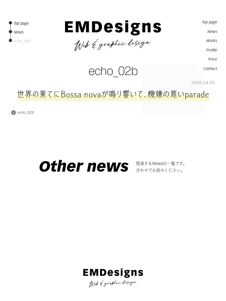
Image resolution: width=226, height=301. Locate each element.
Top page (209, 22)
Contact (210, 69)
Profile (211, 50)
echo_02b (25, 112)
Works (211, 41)
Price (212, 59)
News (212, 32)
